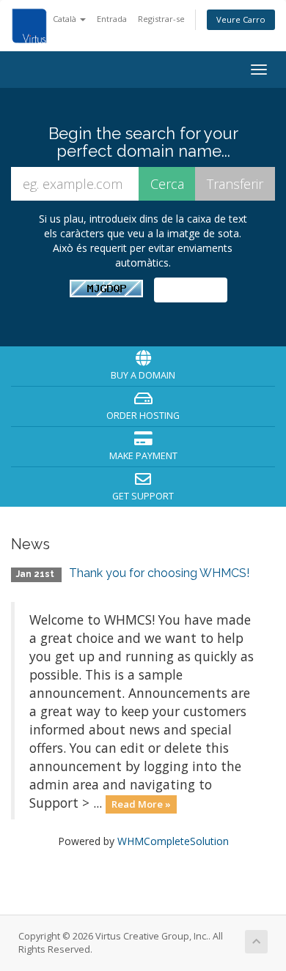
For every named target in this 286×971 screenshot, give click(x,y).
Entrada (112, 18)
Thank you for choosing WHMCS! (159, 573)
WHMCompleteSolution (173, 841)
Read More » (141, 804)
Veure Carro (240, 19)
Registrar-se (161, 18)
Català (65, 18)
